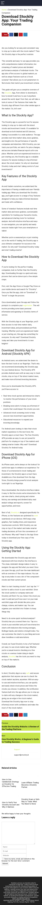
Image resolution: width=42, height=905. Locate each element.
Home (4, 10)
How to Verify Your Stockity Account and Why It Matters (10, 804)
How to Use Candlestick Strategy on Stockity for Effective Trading (10, 782)
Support (17, 749)
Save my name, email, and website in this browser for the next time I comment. (18, 860)
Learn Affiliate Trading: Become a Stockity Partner (30, 785)
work (36, 516)
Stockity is (15, 512)
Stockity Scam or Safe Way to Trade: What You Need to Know (30, 801)
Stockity (8, 93)
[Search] (38, 3)
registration (27, 305)
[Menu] (2, 3)
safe (28, 673)
